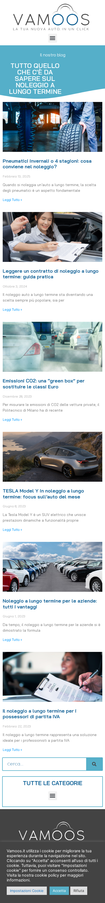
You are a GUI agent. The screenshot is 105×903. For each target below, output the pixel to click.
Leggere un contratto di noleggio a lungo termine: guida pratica (51, 274)
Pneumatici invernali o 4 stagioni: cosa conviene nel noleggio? (47, 164)
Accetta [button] (59, 890)
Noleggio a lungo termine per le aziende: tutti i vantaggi (50, 604)
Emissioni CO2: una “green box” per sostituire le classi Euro (44, 384)
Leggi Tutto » (12, 200)
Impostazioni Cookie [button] (27, 890)
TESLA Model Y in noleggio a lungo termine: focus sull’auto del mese (43, 494)
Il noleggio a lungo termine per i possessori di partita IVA (39, 714)
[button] (52, 38)
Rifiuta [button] (79, 890)
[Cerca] (94, 764)
